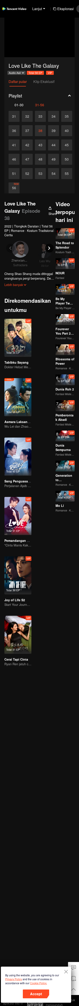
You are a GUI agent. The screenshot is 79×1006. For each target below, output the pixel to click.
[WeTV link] (14, 8)
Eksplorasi (65, 8)
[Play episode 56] (14, 187)
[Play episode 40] (66, 130)
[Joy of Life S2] (17, 575)
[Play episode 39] (53, 130)
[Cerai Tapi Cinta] (17, 635)
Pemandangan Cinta (19, 540)
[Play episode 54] (53, 173)
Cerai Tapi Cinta (16, 659)
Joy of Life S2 (14, 600)
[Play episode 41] (14, 144)
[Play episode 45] (66, 144)
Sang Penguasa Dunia (21, 481)
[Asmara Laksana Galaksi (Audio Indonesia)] (17, 397)
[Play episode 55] (66, 173)
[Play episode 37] (27, 130)
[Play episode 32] (27, 116)
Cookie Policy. (38, 983)
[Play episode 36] (14, 130)
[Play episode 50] (66, 159)
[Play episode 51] (14, 173)
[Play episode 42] (27, 144)
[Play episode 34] (53, 116)
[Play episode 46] (14, 159)
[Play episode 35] (66, 116)
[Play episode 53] (40, 173)
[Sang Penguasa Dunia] (17, 457)
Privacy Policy (13, 979)
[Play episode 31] (14, 116)
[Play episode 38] (40, 130)
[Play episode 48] (40, 159)
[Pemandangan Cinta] (17, 516)
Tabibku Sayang (16, 362)
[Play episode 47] (27, 159)
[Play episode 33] (40, 116)
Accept (36, 993)
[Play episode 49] (53, 159)
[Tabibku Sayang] (17, 338)
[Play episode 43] (40, 144)
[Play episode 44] (53, 144)
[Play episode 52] (27, 173)
